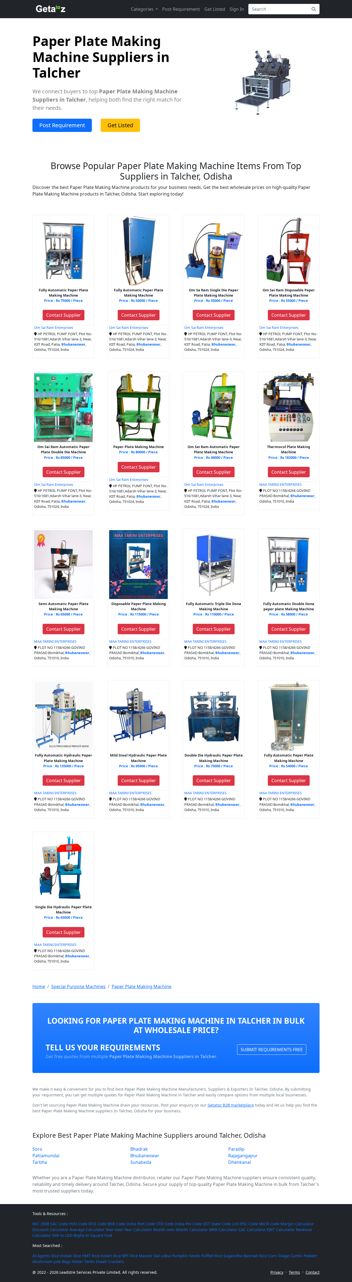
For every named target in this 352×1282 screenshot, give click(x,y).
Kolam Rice (111, 1255)
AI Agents (41, 1255)
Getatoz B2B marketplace (231, 1105)
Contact (313, 1272)
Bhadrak (139, 1149)
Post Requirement (181, 9)
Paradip (236, 1149)
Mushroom (42, 1261)
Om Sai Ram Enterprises (53, 327)
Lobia (166, 1255)
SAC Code (59, 1223)
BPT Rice (130, 1255)
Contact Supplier (63, 315)
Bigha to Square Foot (93, 1235)
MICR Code (269, 1223)
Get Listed (214, 9)
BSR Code (116, 1223)
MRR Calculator (223, 1229)
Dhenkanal (239, 1162)
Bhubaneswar (144, 1156)
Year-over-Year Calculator (129, 1229)
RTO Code (98, 1223)
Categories (143, 9)
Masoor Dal (149, 1255)
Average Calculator (87, 1229)
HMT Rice (91, 1255)
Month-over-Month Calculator (180, 1229)
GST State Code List (220, 1223)
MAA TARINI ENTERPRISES (280, 484)
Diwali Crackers (110, 1261)
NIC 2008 (40, 1223)
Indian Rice (70, 1255)
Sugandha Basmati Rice (245, 1255)
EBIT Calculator (281, 1229)
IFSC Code (249, 1223)
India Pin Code (188, 1223)
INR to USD (62, 1235)
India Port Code (141, 1223)
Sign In (237, 9)
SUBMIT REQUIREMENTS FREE (272, 1050)
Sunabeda (140, 1162)
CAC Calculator (252, 1229)
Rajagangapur (243, 1156)
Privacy (276, 1272)
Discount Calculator (50, 1229)
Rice (55, 1255)
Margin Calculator (297, 1223)
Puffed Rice (211, 1255)
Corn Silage (278, 1255)
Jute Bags (62, 1261)
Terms (294, 1272)
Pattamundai (45, 1156)
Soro (37, 1149)
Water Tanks (83, 1261)
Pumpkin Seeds (186, 1255)
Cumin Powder (303, 1255)
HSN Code (78, 1223)
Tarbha (39, 1162)
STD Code (165, 1223)
